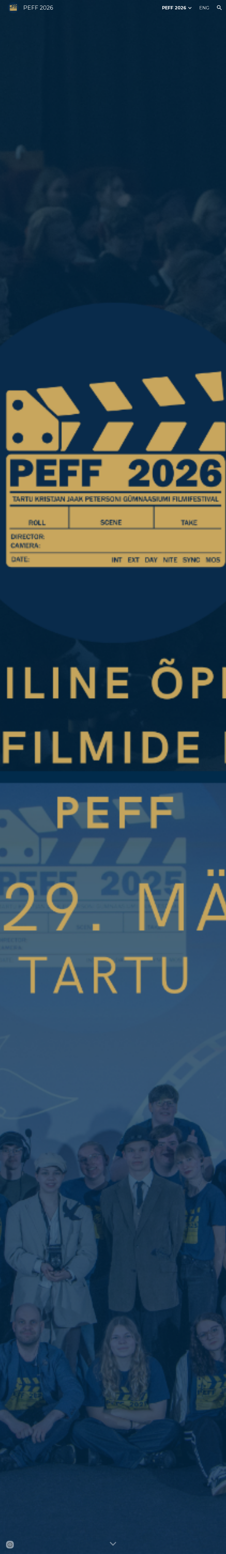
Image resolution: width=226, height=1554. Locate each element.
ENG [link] (204, 7)
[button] (219, 7)
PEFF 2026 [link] (174, 7)
